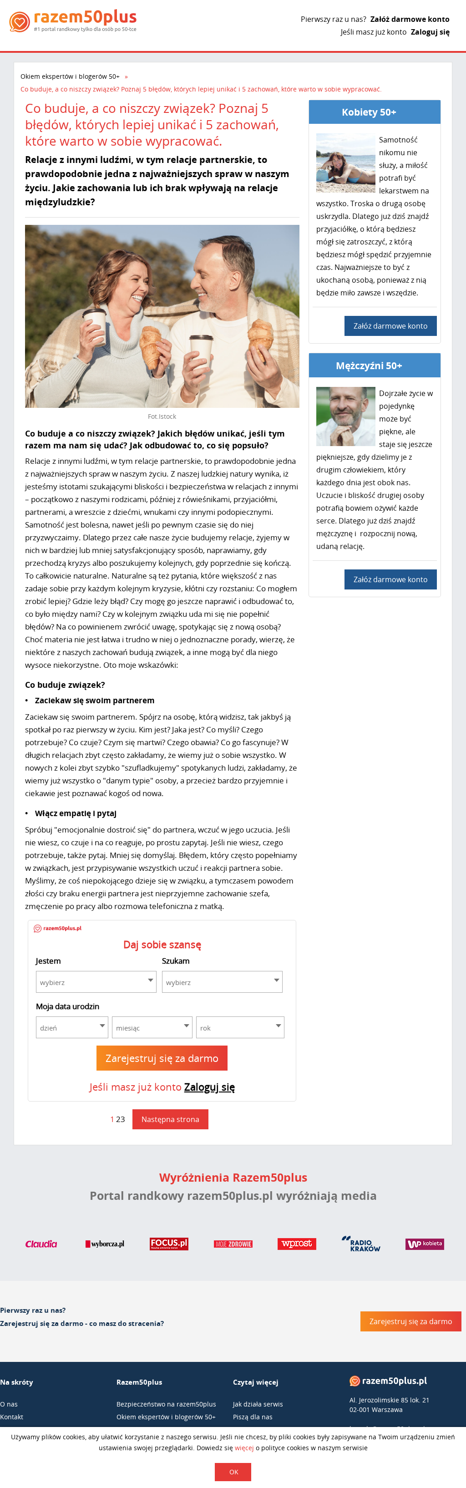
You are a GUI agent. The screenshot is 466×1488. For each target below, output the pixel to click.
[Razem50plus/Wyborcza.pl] (105, 1245)
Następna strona (170, 1119)
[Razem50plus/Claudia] (41, 1245)
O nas (9, 1404)
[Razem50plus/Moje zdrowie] (233, 1245)
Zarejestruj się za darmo (162, 1058)
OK (233, 1472)
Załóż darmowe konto (410, 19)
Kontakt (11, 1416)
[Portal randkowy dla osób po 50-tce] (73, 20)
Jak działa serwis (258, 1404)
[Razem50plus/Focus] (169, 1245)
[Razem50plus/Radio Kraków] (361, 1245)
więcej (244, 1447)
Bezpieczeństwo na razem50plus (166, 1404)
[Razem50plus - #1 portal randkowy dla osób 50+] (388, 1383)
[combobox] (96, 982)
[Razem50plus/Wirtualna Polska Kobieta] (424, 1245)
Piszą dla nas (253, 1416)
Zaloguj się (430, 32)
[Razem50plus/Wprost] (297, 1245)
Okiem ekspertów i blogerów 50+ (70, 76)
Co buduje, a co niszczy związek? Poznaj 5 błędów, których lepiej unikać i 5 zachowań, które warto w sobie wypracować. (201, 89)
